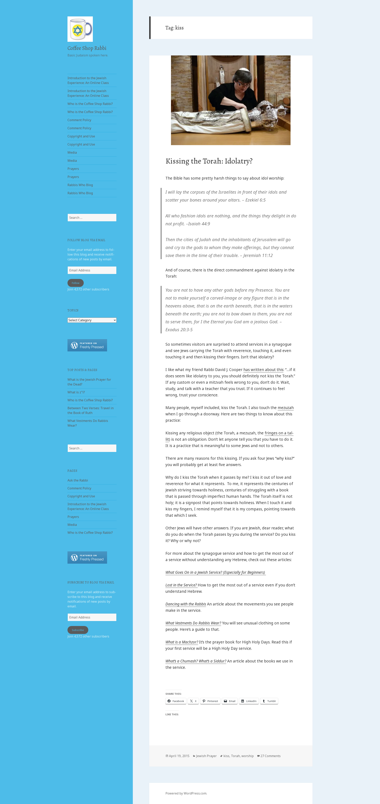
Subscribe (78, 630)
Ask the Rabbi (77, 480)
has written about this (263, 369)
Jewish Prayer (206, 756)
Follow (75, 283)
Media (72, 152)
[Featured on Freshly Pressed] (87, 345)
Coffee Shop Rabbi (86, 48)
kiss (226, 756)
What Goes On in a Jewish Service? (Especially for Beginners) (215, 572)
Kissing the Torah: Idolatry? (209, 161)
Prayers (73, 169)
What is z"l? (76, 392)
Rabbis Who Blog (80, 185)
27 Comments (270, 756)
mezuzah (286, 407)
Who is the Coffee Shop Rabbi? (90, 104)
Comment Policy (79, 120)
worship (247, 756)
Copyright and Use (81, 136)
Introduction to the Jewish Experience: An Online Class (88, 80)
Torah (235, 756)
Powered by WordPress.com (185, 793)
